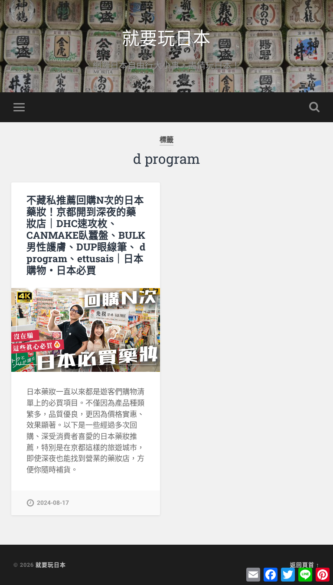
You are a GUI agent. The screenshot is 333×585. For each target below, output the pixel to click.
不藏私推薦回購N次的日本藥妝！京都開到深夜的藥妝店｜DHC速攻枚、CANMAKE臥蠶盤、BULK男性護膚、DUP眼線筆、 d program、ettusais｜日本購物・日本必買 (85, 234)
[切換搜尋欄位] (314, 107)
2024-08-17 (53, 503)
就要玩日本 (166, 37)
